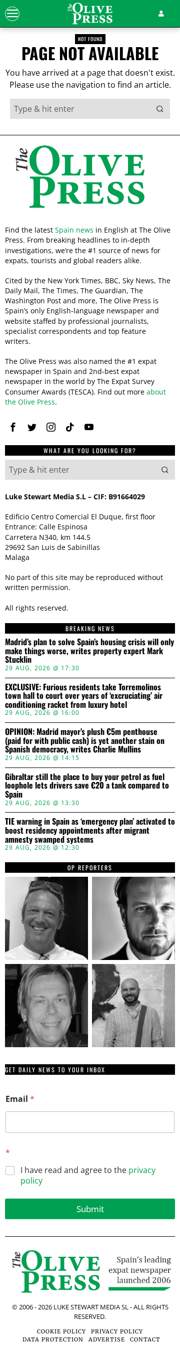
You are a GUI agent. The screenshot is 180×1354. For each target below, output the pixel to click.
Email (20, 1099)
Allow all (90, 797)
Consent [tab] (33, 479)
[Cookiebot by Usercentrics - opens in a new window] (127, 452)
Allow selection (90, 842)
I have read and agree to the (88, 1175)
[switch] (154, 684)
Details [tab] (90, 479)
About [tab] (147, 479)
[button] (160, 109)
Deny (90, 887)
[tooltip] (13, 427)
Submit (90, 1209)
